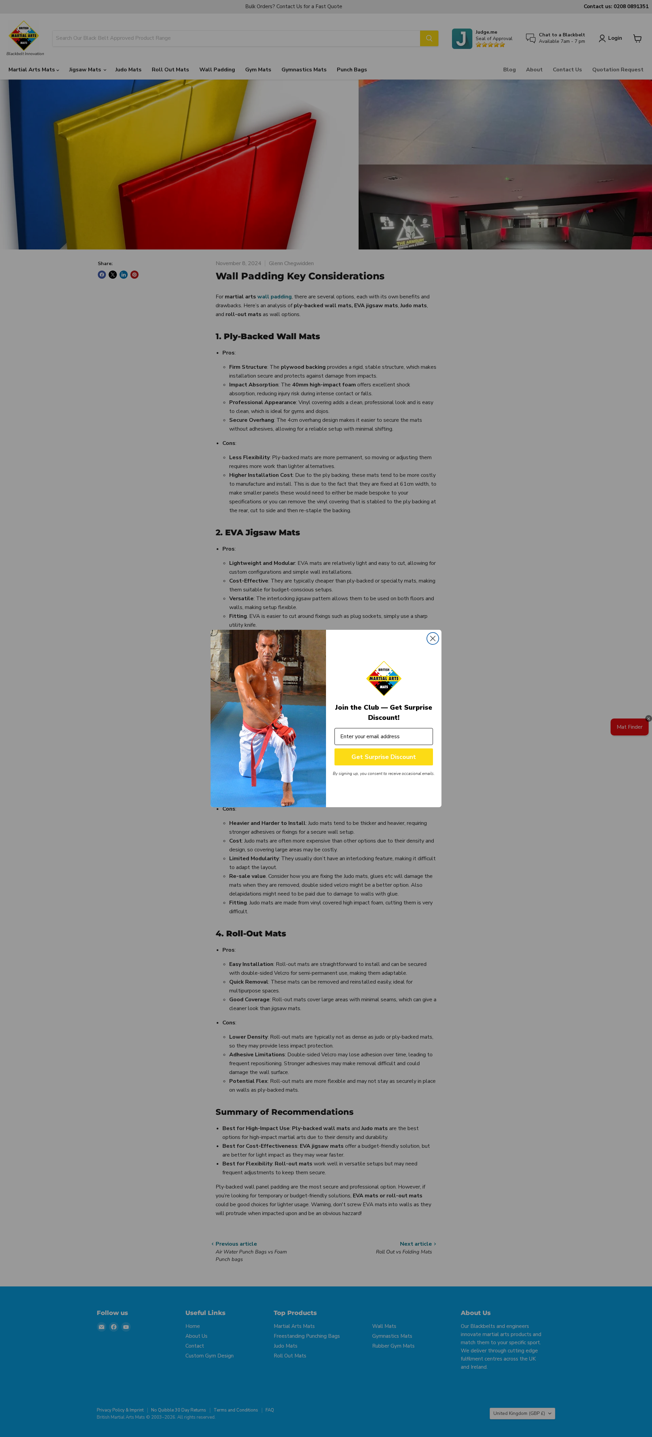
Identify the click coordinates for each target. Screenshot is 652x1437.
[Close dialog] (433, 638)
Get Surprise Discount (383, 757)
